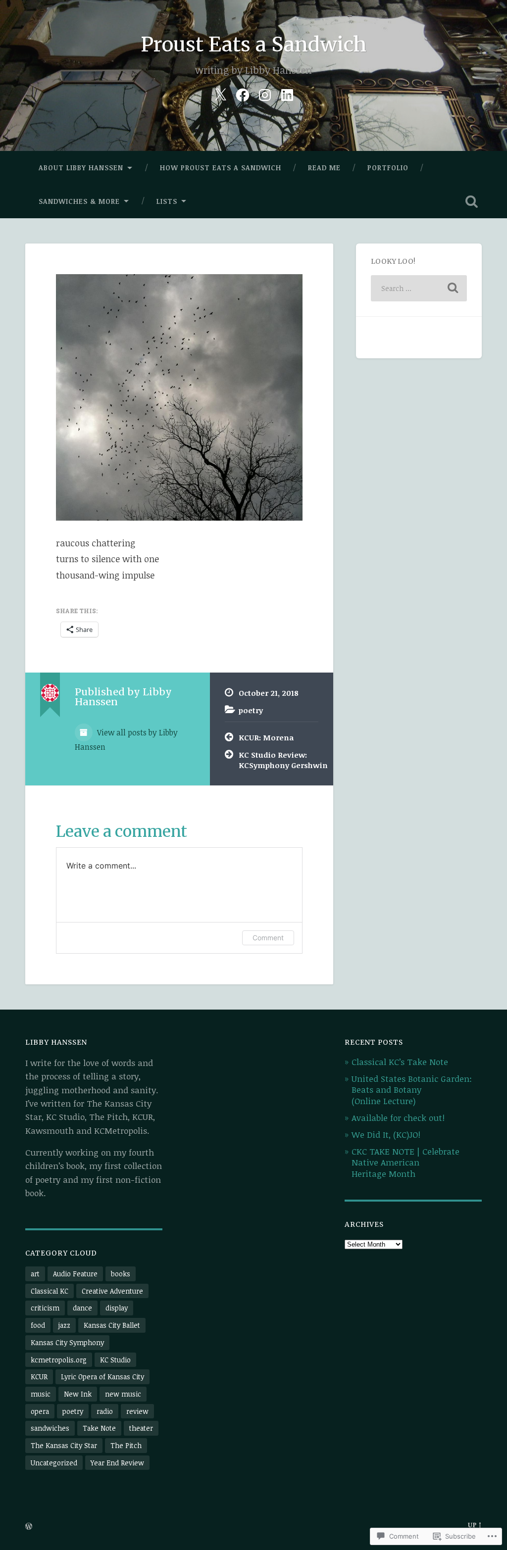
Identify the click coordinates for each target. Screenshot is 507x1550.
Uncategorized (54, 1462)
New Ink (78, 1394)
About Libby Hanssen (81, 167)
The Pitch (126, 1445)
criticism (45, 1307)
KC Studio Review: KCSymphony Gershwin (278, 760)
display (116, 1307)
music (41, 1394)
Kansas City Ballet (112, 1325)
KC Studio (115, 1359)
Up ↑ (475, 1524)
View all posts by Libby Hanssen (126, 739)
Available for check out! (398, 1117)
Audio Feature (75, 1273)
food (38, 1325)
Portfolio (387, 167)
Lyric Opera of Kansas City (102, 1376)
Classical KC (49, 1291)
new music (123, 1394)
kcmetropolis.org (59, 1359)
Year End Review (117, 1462)
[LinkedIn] (287, 92)
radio (105, 1411)
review (137, 1411)
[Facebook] (243, 92)
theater (141, 1428)
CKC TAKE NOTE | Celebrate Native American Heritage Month (405, 1162)
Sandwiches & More (79, 201)
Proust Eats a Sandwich (253, 44)
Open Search (472, 201)
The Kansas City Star (64, 1445)
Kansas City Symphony (67, 1342)
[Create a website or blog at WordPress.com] (28, 1526)
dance (82, 1307)
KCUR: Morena (266, 737)
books (120, 1273)
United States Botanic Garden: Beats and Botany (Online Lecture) (412, 1089)
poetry (251, 710)
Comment (268, 937)
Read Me (324, 167)
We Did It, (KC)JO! (386, 1134)
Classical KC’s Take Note (400, 1061)
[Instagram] (265, 92)
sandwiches (50, 1428)
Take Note (99, 1428)
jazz (64, 1325)
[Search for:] (418, 288)
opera (40, 1411)
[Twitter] (220, 92)
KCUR (39, 1376)
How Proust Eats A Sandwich (220, 167)
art (35, 1273)
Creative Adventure (112, 1291)
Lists (166, 201)
